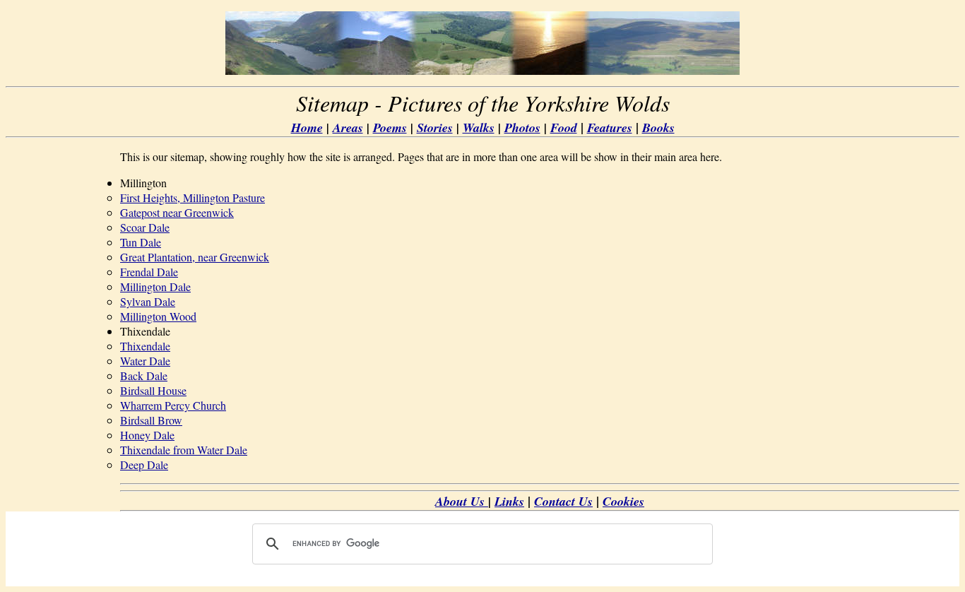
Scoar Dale (145, 227)
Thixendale (145, 345)
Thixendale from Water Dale (183, 449)
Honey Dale (147, 434)
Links (509, 501)
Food (563, 127)
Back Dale (143, 375)
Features (609, 127)
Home (307, 127)
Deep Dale (144, 464)
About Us (461, 501)
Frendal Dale (149, 271)
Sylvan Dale (147, 301)
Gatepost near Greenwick (177, 212)
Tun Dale (140, 242)
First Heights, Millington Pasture (192, 197)
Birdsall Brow (151, 420)
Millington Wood (158, 316)
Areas (348, 127)
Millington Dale (155, 286)
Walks (479, 127)
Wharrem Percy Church (173, 405)
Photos (522, 127)
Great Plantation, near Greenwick (194, 256)
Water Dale (145, 360)
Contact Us (563, 501)
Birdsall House (153, 390)
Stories (435, 127)
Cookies (623, 501)
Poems (390, 127)
